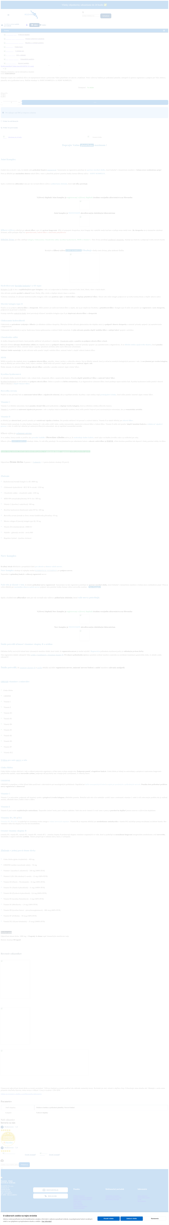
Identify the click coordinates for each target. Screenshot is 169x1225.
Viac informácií (47, 1221)
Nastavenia (155, 1218)
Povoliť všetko (109, 1218)
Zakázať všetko (131, 1218)
